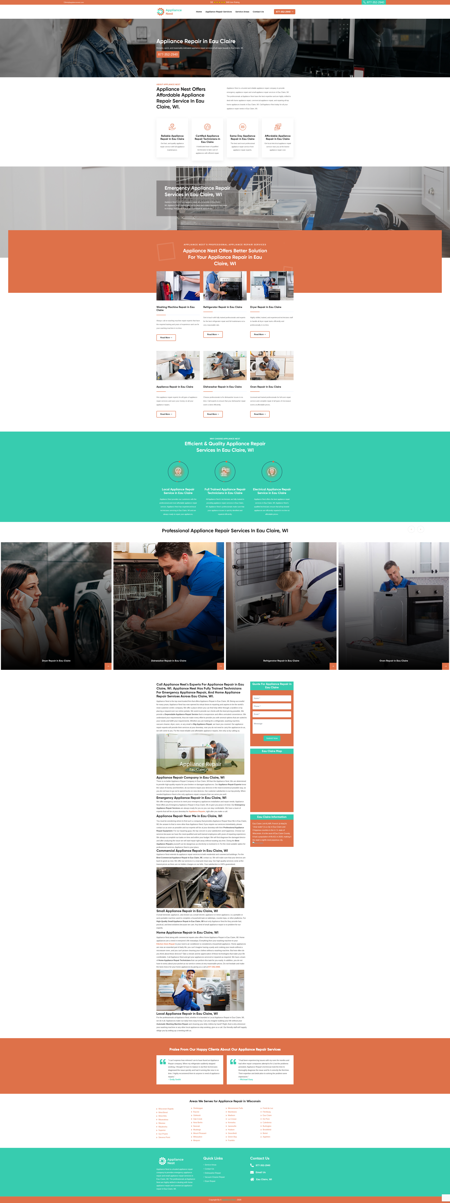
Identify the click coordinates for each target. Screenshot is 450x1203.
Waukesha (162, 1127)
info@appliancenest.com (75, 2)
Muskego (197, 1130)
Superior (162, 1130)
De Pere (266, 1119)
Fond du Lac (268, 1108)
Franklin (231, 1140)
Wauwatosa (163, 1120)
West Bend (163, 1112)
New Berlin (197, 1123)
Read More (165, 338)
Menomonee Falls (235, 1108)
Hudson (231, 1130)
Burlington (267, 1126)
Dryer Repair (210, 1181)
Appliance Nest (229, 1200)
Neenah (196, 1126)
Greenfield (232, 1133)
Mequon (196, 1140)
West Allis (162, 1116)
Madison (231, 1115)
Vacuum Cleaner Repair (215, 1177)
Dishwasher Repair (213, 1173)
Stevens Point (164, 1137)
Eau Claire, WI (264, 1179)
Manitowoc (232, 1112)
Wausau (161, 1123)
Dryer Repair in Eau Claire (56, 661)
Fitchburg (267, 1112)
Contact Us (258, 12)
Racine (196, 1112)
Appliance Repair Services (218, 12)
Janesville (232, 1126)
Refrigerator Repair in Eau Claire (281, 661)
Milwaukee (197, 1137)
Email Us (261, 1172)
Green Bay (232, 1137)
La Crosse (232, 1119)
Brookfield (267, 1130)
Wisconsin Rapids (166, 1109)
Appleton (266, 1137)
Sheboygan (198, 1108)
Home (199, 12)
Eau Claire (267, 1115)
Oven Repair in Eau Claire (394, 661)
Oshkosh (197, 1115)
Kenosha (231, 1123)
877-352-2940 (375, 2)
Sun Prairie (163, 1134)
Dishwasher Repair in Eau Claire (168, 661)
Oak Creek (197, 1119)
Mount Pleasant (199, 1133)
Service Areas (242, 12)
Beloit (265, 1133)
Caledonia (267, 1123)
